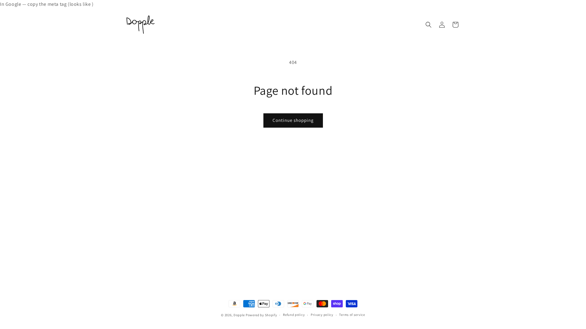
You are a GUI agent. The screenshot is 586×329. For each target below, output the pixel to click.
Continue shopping (293, 120)
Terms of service (352, 315)
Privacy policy (322, 315)
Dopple (239, 315)
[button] (428, 24)
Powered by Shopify (261, 315)
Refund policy (294, 315)
